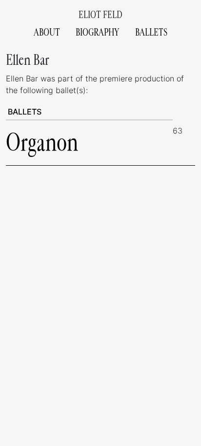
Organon (42, 142)
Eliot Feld (100, 15)
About (47, 32)
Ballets (151, 32)
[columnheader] (89, 112)
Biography (98, 32)
